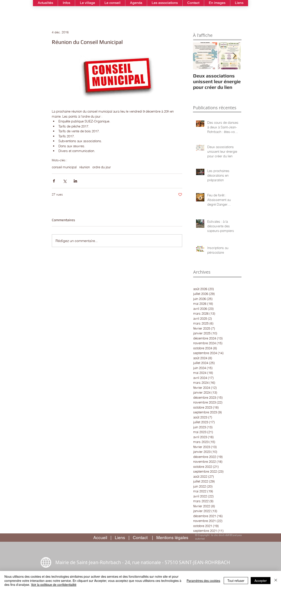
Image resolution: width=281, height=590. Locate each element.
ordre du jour (101, 167)
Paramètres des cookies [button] (203, 580)
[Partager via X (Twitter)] (65, 181)
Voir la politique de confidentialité (53, 584)
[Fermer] (275, 580)
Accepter (260, 580)
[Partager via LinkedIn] (75, 181)
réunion (84, 167)
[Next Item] (234, 55)
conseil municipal (64, 167)
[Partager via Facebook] (54, 181)
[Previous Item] (200, 55)
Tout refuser (235, 580)
